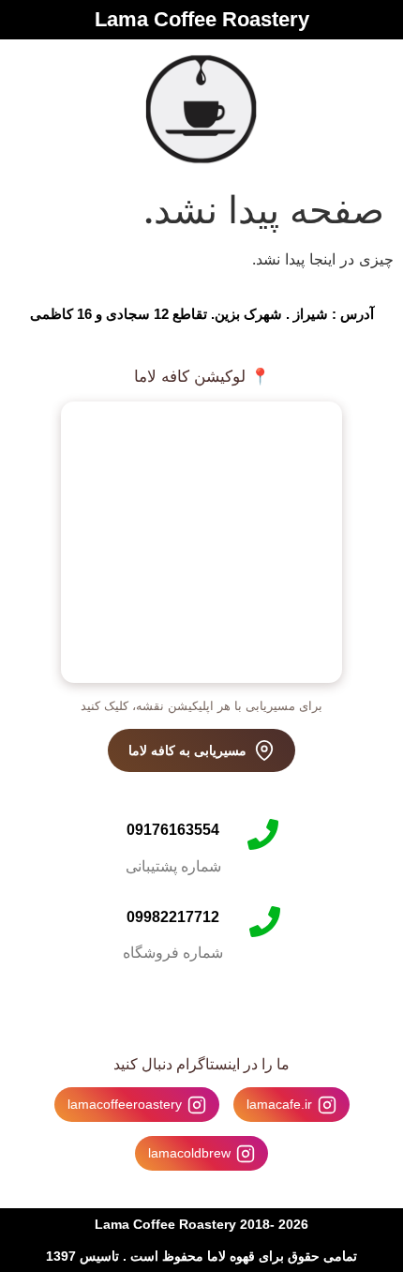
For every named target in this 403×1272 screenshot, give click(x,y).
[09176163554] (262, 834)
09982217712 (173, 917)
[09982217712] (264, 921)
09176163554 (173, 830)
